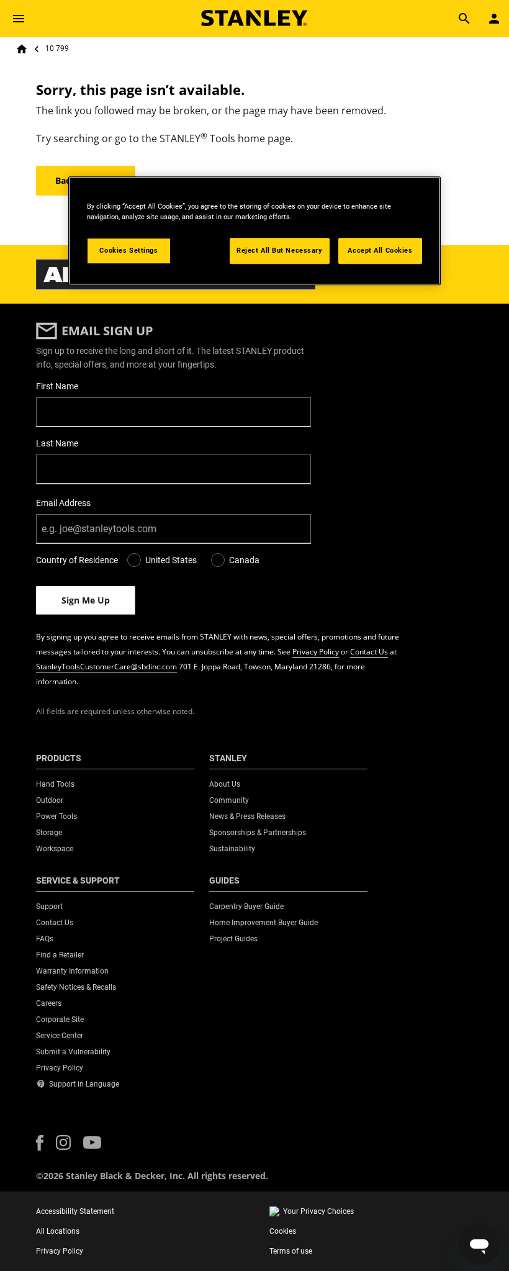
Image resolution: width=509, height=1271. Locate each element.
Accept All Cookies (380, 250)
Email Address (63, 503)
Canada (244, 560)
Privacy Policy (315, 651)
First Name (57, 386)
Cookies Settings (128, 250)
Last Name (57, 443)
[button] (39, 1143)
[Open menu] (18, 18)
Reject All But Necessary (279, 250)
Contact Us (369, 651)
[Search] (464, 18)
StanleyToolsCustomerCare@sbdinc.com (106, 666)
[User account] (494, 18)
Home (22, 49)
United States (171, 560)
